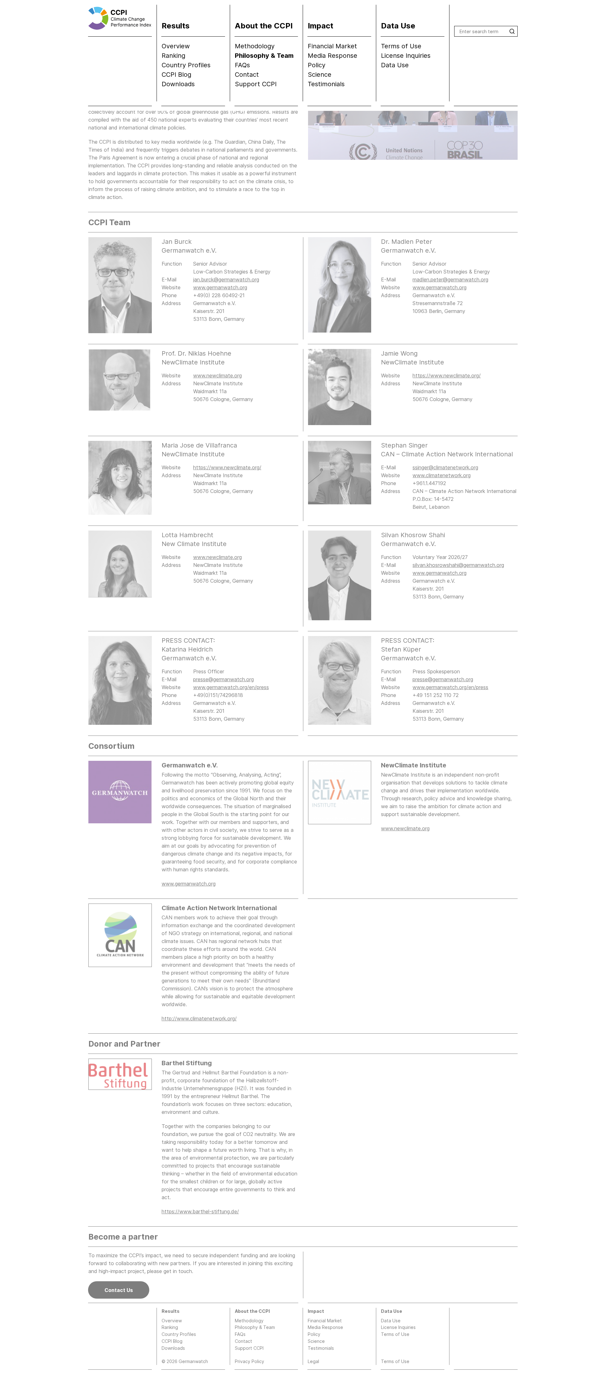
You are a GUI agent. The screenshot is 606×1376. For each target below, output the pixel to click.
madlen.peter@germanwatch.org (450, 279)
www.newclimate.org (217, 375)
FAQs (242, 65)
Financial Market (332, 46)
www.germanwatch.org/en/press (231, 687)
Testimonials (326, 84)
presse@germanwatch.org (223, 679)
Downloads (178, 84)
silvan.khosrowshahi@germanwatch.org (458, 565)
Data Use (395, 65)
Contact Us (118, 1290)
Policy (316, 65)
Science (319, 74)
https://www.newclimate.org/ (447, 375)
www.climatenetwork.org (442, 475)
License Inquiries (406, 55)
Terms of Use (401, 46)
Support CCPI (255, 84)
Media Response (332, 55)
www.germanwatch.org (220, 287)
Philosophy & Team (264, 55)
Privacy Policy (249, 1361)
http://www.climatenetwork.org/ (199, 1018)
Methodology (255, 46)
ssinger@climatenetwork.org (445, 467)
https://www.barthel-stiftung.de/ (200, 1211)
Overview (176, 46)
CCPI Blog (176, 74)
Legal (313, 1361)
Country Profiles (186, 65)
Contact (247, 74)
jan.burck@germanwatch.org (226, 279)
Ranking (173, 55)
